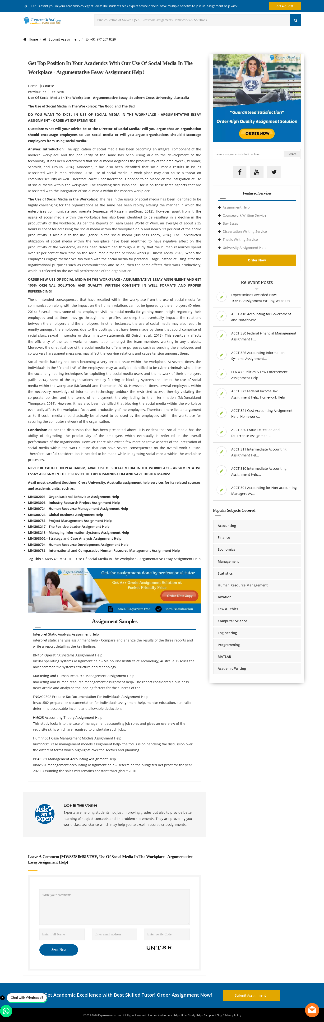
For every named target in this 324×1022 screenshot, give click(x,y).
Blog (219, 1015)
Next (60, 91)
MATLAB (224, 656)
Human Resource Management (243, 585)
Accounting (227, 525)
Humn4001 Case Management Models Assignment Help (77, 738)
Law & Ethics (228, 609)
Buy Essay (230, 223)
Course (48, 86)
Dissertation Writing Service (245, 231)
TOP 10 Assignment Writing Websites (260, 300)
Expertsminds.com (109, 1015)
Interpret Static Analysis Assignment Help (66, 634)
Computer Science (232, 621)
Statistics (225, 573)
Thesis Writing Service (240, 239)
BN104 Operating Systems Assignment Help (67, 655)
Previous (35, 91)
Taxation (224, 597)
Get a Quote (285, 6)
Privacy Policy (232, 1015)
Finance (224, 537)
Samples (209, 1015)
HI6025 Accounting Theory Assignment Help (67, 717)
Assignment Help (236, 207)
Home (33, 39)
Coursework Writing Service (244, 215)
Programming (229, 644)
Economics (226, 549)
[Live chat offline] (312, 1010)
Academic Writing (232, 668)
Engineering (227, 633)
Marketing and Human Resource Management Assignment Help (83, 676)
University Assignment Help (245, 247)
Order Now (257, 260)
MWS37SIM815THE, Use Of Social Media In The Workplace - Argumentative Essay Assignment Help (123, 559)
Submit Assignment (64, 39)
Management (228, 561)
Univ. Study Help (191, 1015)
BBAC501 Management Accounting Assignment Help (74, 759)
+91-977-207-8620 (102, 39)
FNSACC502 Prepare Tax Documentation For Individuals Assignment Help (90, 696)
